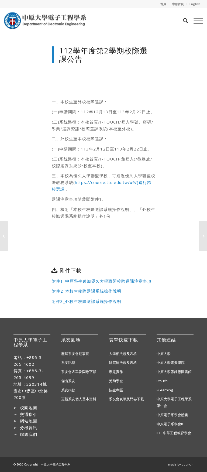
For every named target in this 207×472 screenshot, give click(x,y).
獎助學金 (116, 380)
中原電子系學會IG (171, 424)
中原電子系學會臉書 (172, 414)
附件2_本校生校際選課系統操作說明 (86, 291)
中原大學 (164, 353)
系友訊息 (68, 362)
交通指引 (28, 414)
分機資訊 (28, 427)
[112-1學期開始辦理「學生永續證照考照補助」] (4, 236)
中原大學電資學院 (171, 362)
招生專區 (116, 390)
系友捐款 (68, 390)
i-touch (162, 380)
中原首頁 (178, 4)
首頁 (163, 4)
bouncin (188, 464)
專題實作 (116, 371)
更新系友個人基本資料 (78, 398)
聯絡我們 (28, 434)
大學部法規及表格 (123, 353)
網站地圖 (28, 420)
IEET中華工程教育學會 (174, 432)
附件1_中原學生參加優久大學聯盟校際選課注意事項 (101, 281)
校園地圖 (28, 407)
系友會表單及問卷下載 (78, 371)
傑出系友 (68, 380)
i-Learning (165, 390)
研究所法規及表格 (123, 362)
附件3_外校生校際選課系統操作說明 (86, 301)
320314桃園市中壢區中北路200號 (30, 390)
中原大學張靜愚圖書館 (174, 371)
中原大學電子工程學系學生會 (174, 402)
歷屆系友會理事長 (75, 353)
